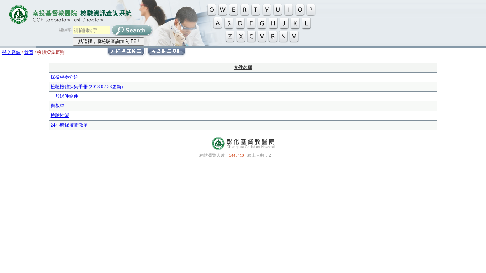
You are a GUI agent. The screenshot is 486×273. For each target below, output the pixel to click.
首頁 (28, 52)
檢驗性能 (60, 115)
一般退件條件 (64, 96)
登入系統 (11, 52)
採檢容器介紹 (64, 77)
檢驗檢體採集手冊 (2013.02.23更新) (87, 86)
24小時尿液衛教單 (69, 125)
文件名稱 (243, 67)
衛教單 (57, 105)
